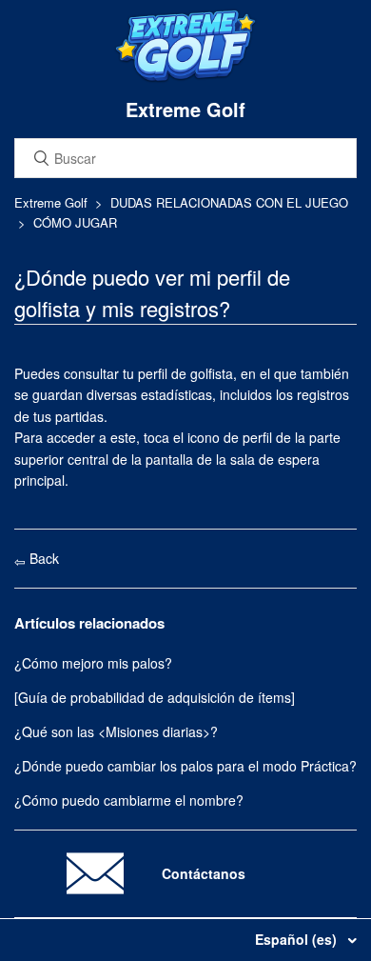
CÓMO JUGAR (75, 222)
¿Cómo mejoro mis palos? (93, 662)
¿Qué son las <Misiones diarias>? (116, 731)
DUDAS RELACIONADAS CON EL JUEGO (229, 202)
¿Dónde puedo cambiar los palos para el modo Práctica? (185, 765)
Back (42, 558)
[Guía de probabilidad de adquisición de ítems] (154, 697)
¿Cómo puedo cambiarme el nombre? (129, 800)
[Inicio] (185, 78)
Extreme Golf (51, 202)
